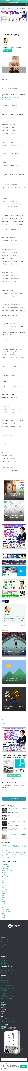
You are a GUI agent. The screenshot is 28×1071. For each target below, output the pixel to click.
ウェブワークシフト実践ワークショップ (8, 970)
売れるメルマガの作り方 (5, 980)
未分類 (3, 917)
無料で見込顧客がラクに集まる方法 (7, 996)
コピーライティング (7, 885)
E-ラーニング (3, 944)
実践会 (2, 946)
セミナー (4, 872)
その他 (3, 915)
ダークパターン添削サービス (6, 941)
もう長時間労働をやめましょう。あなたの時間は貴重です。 (13, 679)
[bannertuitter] (14, 571)
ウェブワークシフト (4, 960)
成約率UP (4, 891)
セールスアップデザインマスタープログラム (9, 972)
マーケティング (6, 876)
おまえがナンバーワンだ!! (14, 815)
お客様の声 (4, 901)
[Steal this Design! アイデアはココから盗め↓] (14, 699)
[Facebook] (2, 1021)
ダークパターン (6, 868)
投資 (3, 883)
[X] (6, 1021)
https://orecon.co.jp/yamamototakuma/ (14, 616)
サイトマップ (4, 1013)
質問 (3, 907)
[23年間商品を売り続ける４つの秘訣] (14, 644)
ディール (4, 905)
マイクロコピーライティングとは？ (17, 828)
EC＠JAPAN (3, 947)
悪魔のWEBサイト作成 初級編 (6, 998)
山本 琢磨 (5, 44)
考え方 (3, 874)
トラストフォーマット (7, 889)
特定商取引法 (4, 1011)
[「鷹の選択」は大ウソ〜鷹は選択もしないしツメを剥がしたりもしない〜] (4, 810)
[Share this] (3, 601)
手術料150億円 (5, 857)
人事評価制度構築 (4, 990)
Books (3, 897)
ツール (3, 903)
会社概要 (3, 1005)
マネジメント (5, 878)
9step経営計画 (3, 995)
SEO (3, 899)
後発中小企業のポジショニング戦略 (7, 988)
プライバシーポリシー (5, 1007)
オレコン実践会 (6, 909)
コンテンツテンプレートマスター (7, 985)
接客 (3, 895)
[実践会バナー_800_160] (14, 556)
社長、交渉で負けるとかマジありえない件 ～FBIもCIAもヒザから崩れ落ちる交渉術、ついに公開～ (14, 847)
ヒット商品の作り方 (4, 982)
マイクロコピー (6, 866)
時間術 (3, 887)
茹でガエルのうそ (6, 850)
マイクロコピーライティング (6, 977)
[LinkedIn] (9, 1021)
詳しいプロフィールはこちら (16, 620)
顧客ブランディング (4, 987)
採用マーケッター (4, 943)
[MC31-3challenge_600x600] (14, 536)
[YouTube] (13, 1021)
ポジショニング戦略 (4, 962)
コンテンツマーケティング (6, 983)
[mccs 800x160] (14, 562)
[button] (1, 4)
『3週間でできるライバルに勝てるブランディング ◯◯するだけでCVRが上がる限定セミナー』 (14, 854)
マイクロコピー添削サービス (6, 939)
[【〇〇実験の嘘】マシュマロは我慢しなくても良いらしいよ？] (4, 836)
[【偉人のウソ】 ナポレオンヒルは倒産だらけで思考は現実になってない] (4, 823)
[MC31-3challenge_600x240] (14, 16)
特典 (3, 913)
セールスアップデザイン (8, 870)
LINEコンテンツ (6, 911)
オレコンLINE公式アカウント (7, 1018)
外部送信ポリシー (4, 1009)
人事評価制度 (5, 864)
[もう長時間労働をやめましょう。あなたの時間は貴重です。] (14, 672)
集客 (3, 880)
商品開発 (4, 893)
